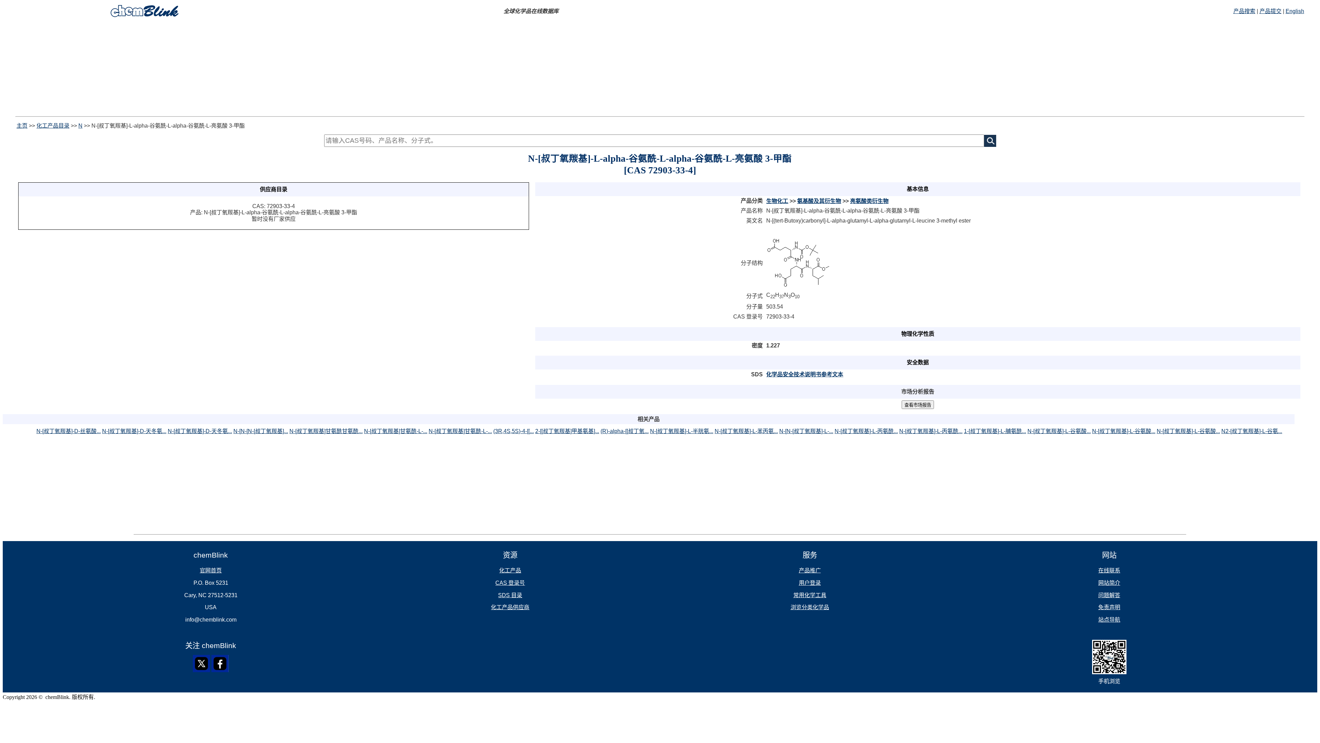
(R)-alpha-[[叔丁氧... (625, 431)
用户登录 (810, 583)
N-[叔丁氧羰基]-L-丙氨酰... (866, 431)
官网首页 (211, 570)
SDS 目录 (510, 595)
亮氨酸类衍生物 (869, 201)
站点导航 (1109, 620)
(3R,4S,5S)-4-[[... (513, 431)
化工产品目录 (52, 126)
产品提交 (1271, 11)
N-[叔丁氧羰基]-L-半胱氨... (681, 431)
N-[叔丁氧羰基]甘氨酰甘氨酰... (326, 431)
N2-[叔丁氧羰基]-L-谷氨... (1251, 431)
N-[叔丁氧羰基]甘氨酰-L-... (395, 431)
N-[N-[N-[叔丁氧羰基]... (260, 431)
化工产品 (510, 570)
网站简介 (1109, 583)
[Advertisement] (660, 68)
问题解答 (1109, 595)
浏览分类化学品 (810, 607)
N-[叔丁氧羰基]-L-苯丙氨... (746, 431)
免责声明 (1109, 607)
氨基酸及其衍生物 (819, 201)
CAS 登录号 (510, 583)
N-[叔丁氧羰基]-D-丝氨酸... (68, 431)
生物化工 (777, 201)
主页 (22, 126)
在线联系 (1109, 570)
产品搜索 (1244, 11)
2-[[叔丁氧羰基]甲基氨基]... (567, 431)
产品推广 (810, 570)
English (1295, 11)
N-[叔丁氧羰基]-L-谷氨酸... (1059, 431)
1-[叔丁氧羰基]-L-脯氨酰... (995, 431)
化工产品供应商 (510, 607)
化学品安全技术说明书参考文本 (804, 374)
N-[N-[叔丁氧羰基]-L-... (806, 431)
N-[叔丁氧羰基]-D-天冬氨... (134, 431)
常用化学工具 (809, 595)
